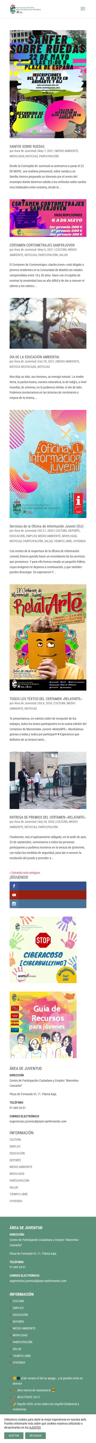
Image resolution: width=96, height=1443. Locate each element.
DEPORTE (74, 530)
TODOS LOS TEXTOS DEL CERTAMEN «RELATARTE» (46, 699)
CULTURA (61, 249)
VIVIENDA (79, 541)
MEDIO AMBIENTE (66, 151)
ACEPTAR (14, 1435)
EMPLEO (31, 536)
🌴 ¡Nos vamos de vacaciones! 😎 (34, 1390)
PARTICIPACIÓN (49, 156)
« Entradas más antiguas (25, 872)
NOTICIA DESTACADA (23, 366)
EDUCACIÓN (17, 536)
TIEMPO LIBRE (63, 541)
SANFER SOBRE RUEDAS (27, 146)
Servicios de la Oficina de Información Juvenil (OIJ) (46, 526)
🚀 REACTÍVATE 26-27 (26, 1397)
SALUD (63, 255)
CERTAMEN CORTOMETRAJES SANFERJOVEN (42, 245)
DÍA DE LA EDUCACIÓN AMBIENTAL (35, 357)
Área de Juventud (25, 151)
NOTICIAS (31, 156)
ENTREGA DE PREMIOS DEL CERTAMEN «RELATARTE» (48, 817)
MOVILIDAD (17, 156)
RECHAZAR (35, 1435)
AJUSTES (35, 1427)
